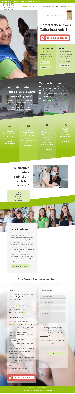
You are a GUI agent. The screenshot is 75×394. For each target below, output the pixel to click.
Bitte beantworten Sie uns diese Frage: (53, 340)
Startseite (24, 6)
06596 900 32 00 (19, 306)
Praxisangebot (64, 65)
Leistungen (45, 6)
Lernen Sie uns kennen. (20, 266)
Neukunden (55, 6)
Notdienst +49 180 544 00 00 (36, 1)
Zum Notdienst (45, 67)
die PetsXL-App (26, 324)
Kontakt (70, 6)
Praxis (30, 6)
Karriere (38, 6)
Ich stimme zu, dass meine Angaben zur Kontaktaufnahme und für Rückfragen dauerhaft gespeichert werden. (53, 329)
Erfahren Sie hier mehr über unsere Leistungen (18, 196)
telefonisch (12, 324)
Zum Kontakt (45, 63)
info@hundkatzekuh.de (21, 312)
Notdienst (63, 6)
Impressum (31, 387)
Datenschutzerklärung (44, 336)
